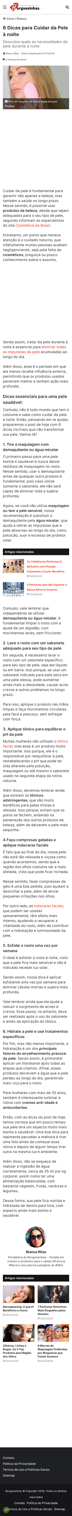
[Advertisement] (36, 150)
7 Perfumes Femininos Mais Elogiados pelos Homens (52, 1310)
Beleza (21, 18)
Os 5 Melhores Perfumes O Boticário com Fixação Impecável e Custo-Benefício (46, 566)
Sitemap (9, 1475)
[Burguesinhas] (25, 7)
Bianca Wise (12, 53)
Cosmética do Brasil (33, 225)
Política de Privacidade (19, 1464)
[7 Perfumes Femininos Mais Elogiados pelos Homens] (53, 1294)
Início (10, 18)
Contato (8, 1458)
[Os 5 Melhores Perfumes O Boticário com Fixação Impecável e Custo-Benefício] (13, 566)
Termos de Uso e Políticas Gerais (26, 1469)
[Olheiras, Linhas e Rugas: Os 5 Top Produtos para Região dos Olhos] (19, 1333)
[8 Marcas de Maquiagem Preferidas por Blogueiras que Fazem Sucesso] (53, 1333)
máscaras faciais (48, 906)
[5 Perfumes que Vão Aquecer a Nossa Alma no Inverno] (13, 589)
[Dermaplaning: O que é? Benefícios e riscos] (19, 1294)
